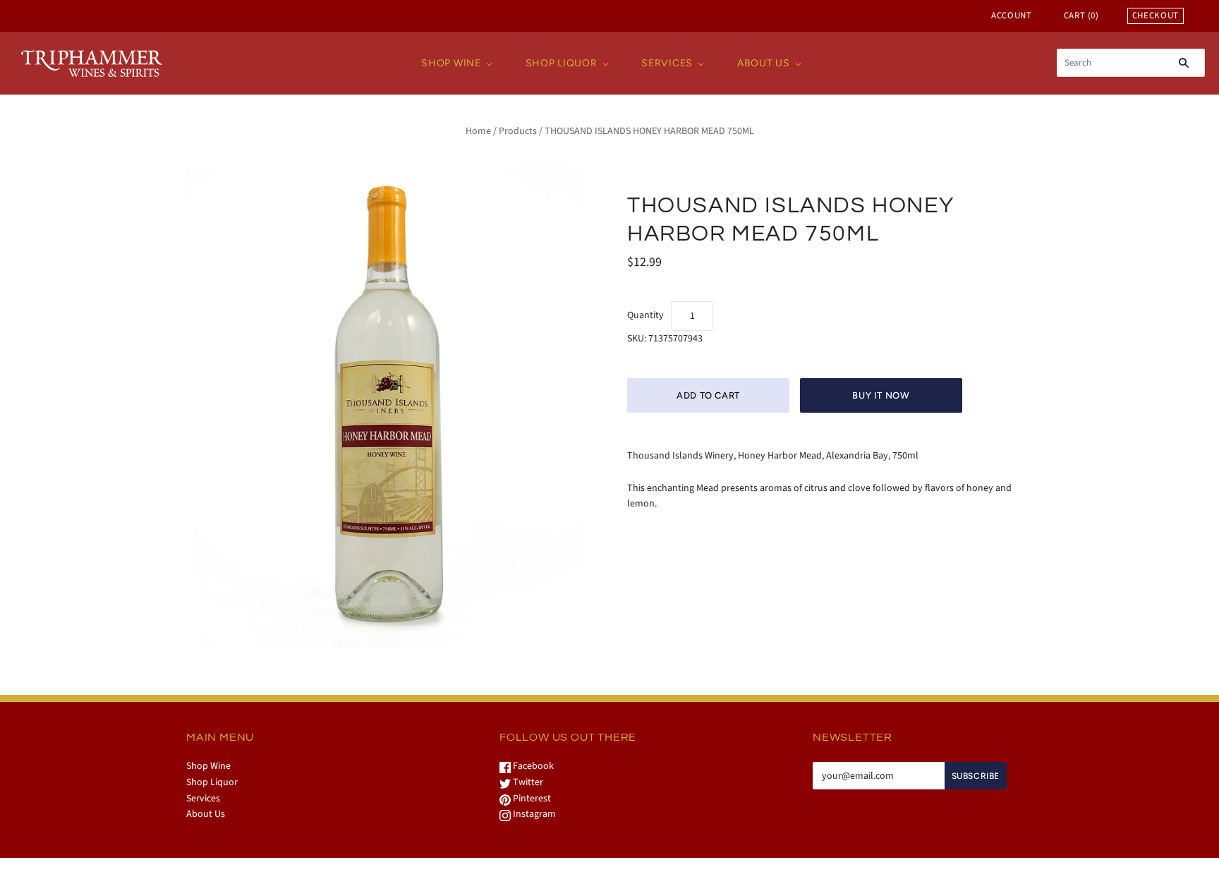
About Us (763, 63)
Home (478, 131)
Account (1011, 15)
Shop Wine (450, 63)
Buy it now (881, 395)
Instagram (533, 814)
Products (518, 131)
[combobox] (1131, 63)
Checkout (1155, 15)
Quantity (645, 315)
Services (667, 63)
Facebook (532, 766)
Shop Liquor (562, 63)
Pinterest (531, 799)
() (1081, 15)
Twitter (527, 782)
